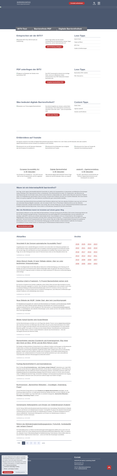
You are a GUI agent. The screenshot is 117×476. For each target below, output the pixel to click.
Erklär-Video (77, 105)
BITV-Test (22, 29)
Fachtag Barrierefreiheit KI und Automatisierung (34, 364)
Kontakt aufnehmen (77, 3)
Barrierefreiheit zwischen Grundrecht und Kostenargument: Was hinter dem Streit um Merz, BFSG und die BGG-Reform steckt (42, 342)
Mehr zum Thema (52, 115)
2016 (89, 252)
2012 (89, 256)
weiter (43, 443)
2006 (77, 264)
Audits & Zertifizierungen (80, 48)
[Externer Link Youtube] (30, 155)
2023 (95, 244)
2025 (83, 244)
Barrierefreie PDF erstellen (81, 72)
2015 (95, 252)
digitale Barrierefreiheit (64, 323)
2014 (77, 256)
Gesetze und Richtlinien (80, 111)
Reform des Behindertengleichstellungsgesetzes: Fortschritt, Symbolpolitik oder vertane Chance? (44, 425)
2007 (95, 260)
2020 (89, 248)
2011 (95, 256)
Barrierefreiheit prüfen (25, 226)
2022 (77, 248)
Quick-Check (77, 39)
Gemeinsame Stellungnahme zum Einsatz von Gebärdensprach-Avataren (43, 405)
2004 (89, 264)
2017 (83, 252)
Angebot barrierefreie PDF (55, 82)
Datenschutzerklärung (11, 465)
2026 (77, 244)
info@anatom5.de (82, 468)
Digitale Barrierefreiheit (70, 29)
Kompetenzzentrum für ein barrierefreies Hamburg (29, 372)
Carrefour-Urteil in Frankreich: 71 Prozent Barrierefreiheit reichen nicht (42, 281)
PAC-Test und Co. (78, 75)
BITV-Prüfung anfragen (54, 46)
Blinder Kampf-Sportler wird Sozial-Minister (32, 320)
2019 (95, 248)
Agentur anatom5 (78, 108)
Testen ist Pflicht (78, 42)
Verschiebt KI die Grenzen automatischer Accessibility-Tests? (39, 243)
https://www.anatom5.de (85, 467)
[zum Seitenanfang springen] (109, 467)
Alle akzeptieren (8, 472)
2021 (83, 248)
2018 (77, 252)
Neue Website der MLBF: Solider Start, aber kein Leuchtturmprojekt (41, 300)
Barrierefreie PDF (42, 29)
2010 (77, 260)
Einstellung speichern (20, 472)
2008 (89, 260)
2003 (95, 264)
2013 (83, 256)
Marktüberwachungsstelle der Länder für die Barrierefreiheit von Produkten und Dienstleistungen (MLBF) (45, 303)
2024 (89, 244)
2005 (83, 264)
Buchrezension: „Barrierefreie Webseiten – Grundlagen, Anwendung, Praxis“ (42, 386)
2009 (83, 260)
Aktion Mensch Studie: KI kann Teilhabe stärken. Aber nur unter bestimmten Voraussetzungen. (40, 262)
